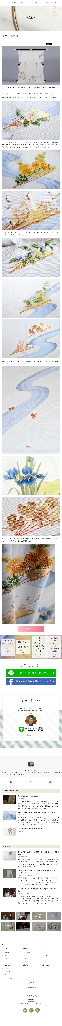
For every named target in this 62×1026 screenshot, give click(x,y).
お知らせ (7, 958)
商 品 (29, 2)
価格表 (6, 975)
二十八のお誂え (27, 952)
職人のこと (26, 955)
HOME (4, 944)
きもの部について (28, 735)
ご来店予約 (45, 2)
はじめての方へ (8, 952)
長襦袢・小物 (47, 962)
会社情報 (26, 962)
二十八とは (21, 2)
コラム (6, 955)
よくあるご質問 (8, 978)
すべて (45, 952)
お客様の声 (7, 971)
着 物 (45, 955)
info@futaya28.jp (31, 1001)
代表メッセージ (27, 958)
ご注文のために (37, 3)
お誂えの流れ (8, 968)
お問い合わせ (54, 3)
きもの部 (14, 2)
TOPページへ (31, 629)
